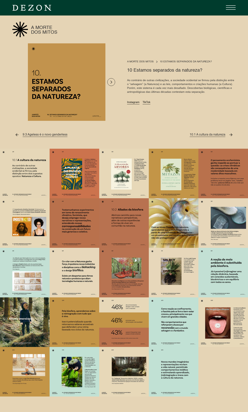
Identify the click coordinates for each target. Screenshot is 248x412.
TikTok (146, 102)
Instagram (133, 102)
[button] (230, 8)
